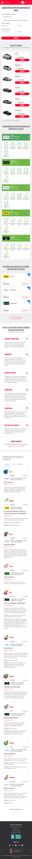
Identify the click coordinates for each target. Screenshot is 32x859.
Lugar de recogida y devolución (8, 14)
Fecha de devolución (5, 29)
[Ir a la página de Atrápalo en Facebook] (16, 845)
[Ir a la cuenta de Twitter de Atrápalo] (13, 845)
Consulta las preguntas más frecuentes (16, 444)
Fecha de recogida (5, 23)
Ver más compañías (16, 318)
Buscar (16, 38)
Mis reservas (16, 829)
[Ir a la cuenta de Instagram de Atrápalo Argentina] (19, 845)
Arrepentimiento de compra (16, 827)
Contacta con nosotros (16, 832)
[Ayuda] (26, 2)
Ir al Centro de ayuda (16, 830)
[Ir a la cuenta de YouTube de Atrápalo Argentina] (22, 845)
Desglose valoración (8, 484)
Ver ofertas (25, 283)
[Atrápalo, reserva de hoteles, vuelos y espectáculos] (2, 2)
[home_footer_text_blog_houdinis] (10, 845)
